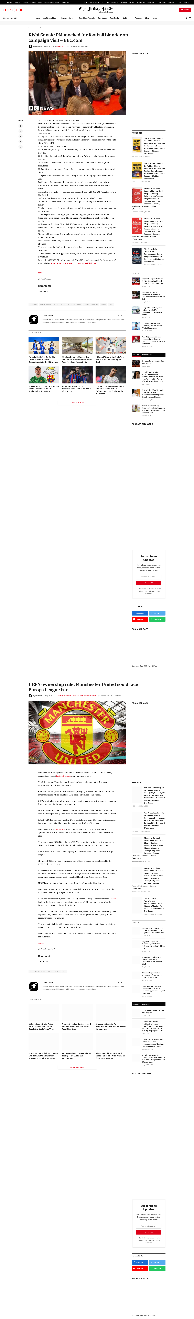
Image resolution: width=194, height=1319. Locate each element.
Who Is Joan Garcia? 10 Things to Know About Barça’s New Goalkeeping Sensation (44, 388)
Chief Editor (39, 46)
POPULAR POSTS (148, 354)
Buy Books (141, 2)
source (41, 273)
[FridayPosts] (97, 9)
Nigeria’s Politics (54, 971)
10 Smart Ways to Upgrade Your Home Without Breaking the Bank (110, 359)
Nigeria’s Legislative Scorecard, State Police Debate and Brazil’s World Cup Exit (43, 2)
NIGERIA (136, 354)
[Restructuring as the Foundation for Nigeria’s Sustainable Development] (77, 1041)
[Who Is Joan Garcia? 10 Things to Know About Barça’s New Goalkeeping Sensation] (44, 374)
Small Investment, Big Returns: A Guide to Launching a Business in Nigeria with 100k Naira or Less (153, 409)
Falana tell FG (40, 971)
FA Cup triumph (63, 776)
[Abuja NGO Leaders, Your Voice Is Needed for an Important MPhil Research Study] (136, 310)
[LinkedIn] (20, 136)
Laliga (86, 304)
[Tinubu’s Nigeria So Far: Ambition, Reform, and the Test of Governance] (136, 326)
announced (61, 829)
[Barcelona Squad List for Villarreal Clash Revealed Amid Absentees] (77, 374)
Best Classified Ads (127, 2)
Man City (94, 304)
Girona (113, 899)
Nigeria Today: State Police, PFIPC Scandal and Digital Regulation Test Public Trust (152, 281)
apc (31, 971)
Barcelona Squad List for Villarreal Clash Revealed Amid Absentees (76, 388)
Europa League (59, 304)
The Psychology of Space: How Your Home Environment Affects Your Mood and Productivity (77, 359)
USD (145, 666)
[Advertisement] (148, 91)
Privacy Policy (155, 591)
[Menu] (190, 18)
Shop (179, 2)
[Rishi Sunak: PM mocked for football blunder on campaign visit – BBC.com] (77, 83)
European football (75, 304)
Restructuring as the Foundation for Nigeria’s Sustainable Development (76, 1055)
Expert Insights (111, 2)
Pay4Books (151, 2)
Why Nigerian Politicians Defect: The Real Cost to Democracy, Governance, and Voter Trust (153, 340)
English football (45, 304)
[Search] (186, 18)
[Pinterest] (20, 141)
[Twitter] (20, 131)
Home (85, 2)
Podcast (171, 2)
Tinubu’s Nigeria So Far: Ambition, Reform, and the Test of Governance (152, 325)
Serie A (103, 304)
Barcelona (33, 304)
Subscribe (185, 10)
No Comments (72, 46)
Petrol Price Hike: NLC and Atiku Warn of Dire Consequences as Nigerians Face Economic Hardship (152, 393)
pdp (64, 971)
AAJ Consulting (95, 2)
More (185, 2)
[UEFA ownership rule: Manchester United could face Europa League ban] (77, 733)
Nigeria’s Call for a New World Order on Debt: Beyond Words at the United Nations (110, 1055)
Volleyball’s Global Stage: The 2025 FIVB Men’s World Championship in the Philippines (43, 359)
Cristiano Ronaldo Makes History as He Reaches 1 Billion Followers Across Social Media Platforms (111, 390)
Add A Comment (77, 402)
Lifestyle (59, 46)
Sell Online (162, 2)
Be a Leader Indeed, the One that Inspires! (153, 362)
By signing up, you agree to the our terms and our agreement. (149, 591)
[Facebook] (20, 126)
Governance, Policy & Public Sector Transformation (76, 696)
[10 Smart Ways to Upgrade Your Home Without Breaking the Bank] (111, 345)
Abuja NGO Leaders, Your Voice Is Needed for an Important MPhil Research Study (152, 311)
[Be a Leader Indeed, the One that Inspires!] (136, 363)
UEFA (111, 304)
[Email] (20, 147)
